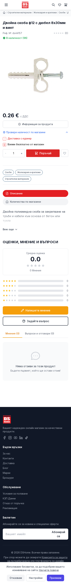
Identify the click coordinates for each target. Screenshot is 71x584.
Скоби (62, 12)
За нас (6, 453)
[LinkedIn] (21, 437)
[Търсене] (53, 4)
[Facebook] (4, 437)
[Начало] (4, 12)
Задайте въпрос (38, 321)
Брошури (8, 477)
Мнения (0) (12, 333)
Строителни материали (20, 12)
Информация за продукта (37, 124)
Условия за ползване (15, 493)
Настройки (36, 577)
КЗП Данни (9, 498)
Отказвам (16, 577)
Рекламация (10, 508)
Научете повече (49, 570)
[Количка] (65, 4)
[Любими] (59, 4)
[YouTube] (15, 437)
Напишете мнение (38, 310)
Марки (6, 472)
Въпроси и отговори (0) (39, 333)
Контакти (8, 458)
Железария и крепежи (45, 12)
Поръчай (45, 153)
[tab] (35, 193)
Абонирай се (58, 534)
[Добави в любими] (64, 153)
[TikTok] (26, 437)
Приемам (55, 577)
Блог (5, 468)
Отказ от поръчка (13, 503)
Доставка (8, 463)
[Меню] (6, 4)
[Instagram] (10, 437)
